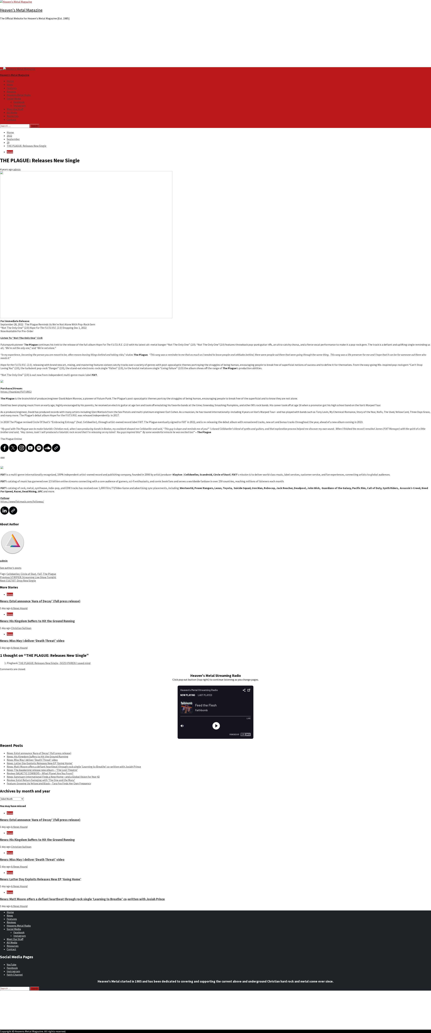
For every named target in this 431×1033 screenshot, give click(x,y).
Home (10, 81)
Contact (11, 119)
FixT (39, 573)
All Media (12, 112)
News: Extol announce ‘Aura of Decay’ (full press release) (40, 601)
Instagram (19, 105)
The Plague (49, 573)
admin (17, 169)
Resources (13, 116)
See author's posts (10, 567)
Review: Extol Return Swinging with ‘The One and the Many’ (41, 780)
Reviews (11, 91)
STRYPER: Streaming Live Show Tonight (28, 577)
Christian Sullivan (21, 628)
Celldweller (13, 573)
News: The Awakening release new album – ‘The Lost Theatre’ (42, 770)
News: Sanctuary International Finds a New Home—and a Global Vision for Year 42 (53, 776)
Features (12, 88)
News (10, 84)
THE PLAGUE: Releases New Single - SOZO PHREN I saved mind (54, 663)
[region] (215, 45)
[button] (215, 59)
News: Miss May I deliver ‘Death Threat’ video (32, 641)
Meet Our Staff (15, 109)
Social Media (14, 98)
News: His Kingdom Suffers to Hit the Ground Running (37, 621)
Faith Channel (15, 974)
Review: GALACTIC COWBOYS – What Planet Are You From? (40, 773)
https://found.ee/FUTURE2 (16, 391)
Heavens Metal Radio (19, 95)
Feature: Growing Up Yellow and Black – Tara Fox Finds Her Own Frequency (49, 783)
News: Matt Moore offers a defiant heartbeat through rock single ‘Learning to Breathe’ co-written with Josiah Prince (74, 766)
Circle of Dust (28, 573)
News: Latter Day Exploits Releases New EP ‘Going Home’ (40, 763)
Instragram (13, 971)
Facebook (18, 102)
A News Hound (19, 608)
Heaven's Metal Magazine (21, 10)
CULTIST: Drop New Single (18, 580)
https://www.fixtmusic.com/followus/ (22, 501)
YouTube (11, 964)
